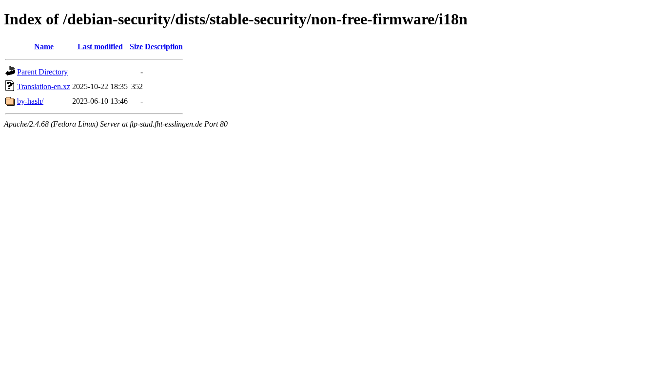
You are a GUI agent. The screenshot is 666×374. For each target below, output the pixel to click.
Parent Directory (42, 72)
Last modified (100, 46)
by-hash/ (30, 101)
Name (44, 46)
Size (136, 46)
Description (164, 46)
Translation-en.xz (43, 86)
